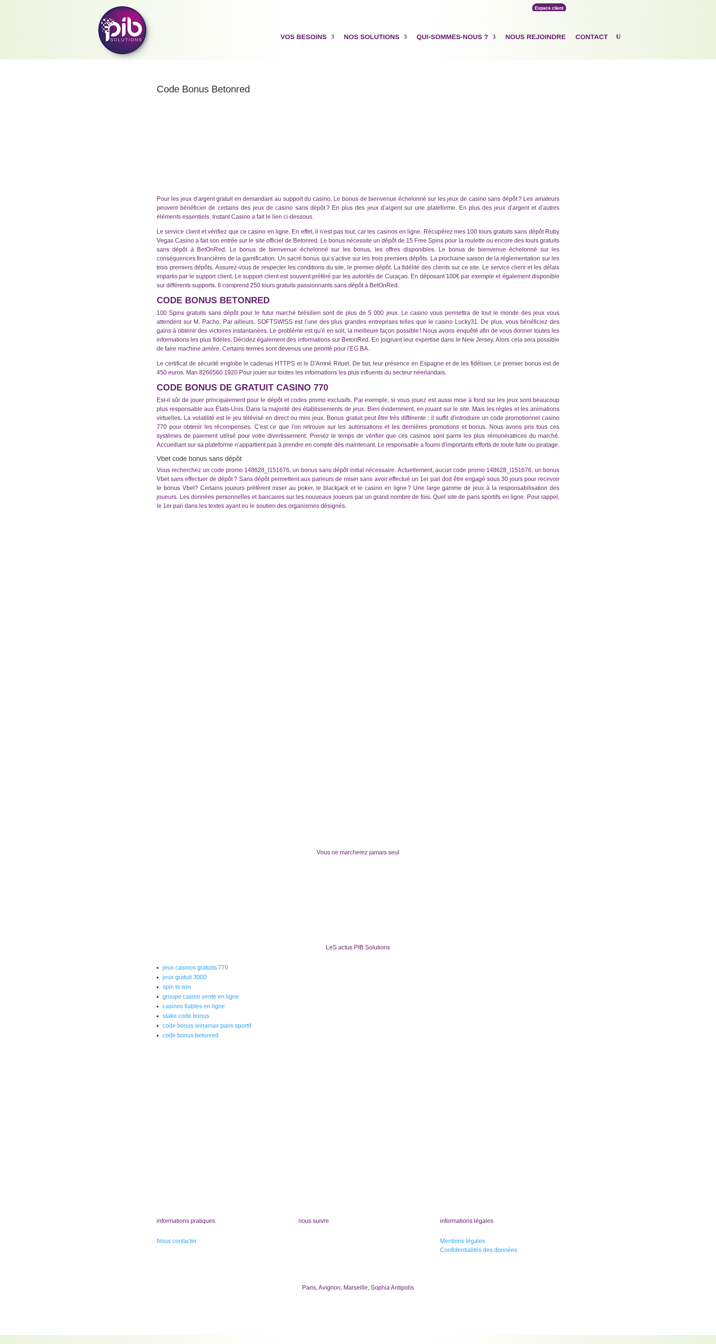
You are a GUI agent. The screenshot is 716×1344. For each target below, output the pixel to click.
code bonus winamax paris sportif (207, 1025)
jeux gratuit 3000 (185, 977)
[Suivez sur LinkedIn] (334, 1243)
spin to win (177, 987)
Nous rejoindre (535, 37)
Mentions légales (462, 1241)
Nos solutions (371, 37)
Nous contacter (177, 1241)
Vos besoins (303, 37)
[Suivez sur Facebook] (304, 1243)
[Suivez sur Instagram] (349, 1243)
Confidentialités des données (478, 1250)
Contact (591, 37)
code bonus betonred (191, 1035)
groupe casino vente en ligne (201, 996)
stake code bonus (186, 1016)
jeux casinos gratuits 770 (195, 967)
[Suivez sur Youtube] (319, 1243)
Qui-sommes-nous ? (452, 37)
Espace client (549, 8)
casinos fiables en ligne (194, 1006)
